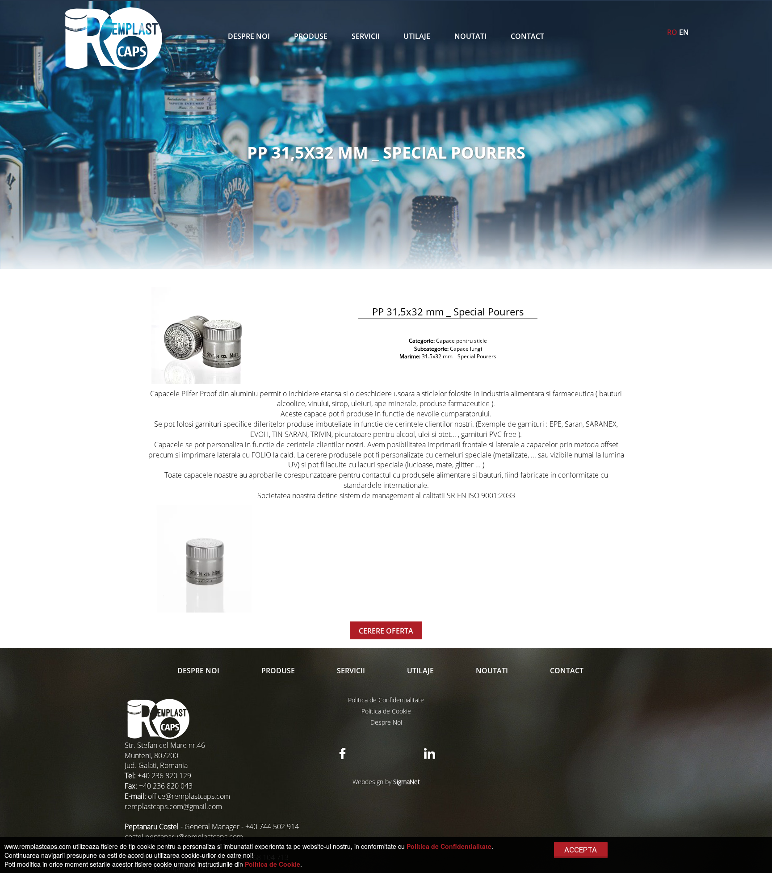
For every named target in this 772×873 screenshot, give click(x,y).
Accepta (580, 849)
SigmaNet (406, 781)
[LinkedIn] (429, 753)
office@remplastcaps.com (189, 796)
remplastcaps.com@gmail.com (173, 806)
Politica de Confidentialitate (386, 700)
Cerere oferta (386, 631)
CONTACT (527, 36)
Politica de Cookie (386, 711)
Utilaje (416, 36)
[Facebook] (342, 753)
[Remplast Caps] (113, 38)
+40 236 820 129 (164, 776)
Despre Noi (249, 36)
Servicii (366, 36)
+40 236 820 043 (166, 786)
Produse (310, 36)
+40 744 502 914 (272, 826)
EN (684, 32)
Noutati (470, 36)
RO (672, 32)
